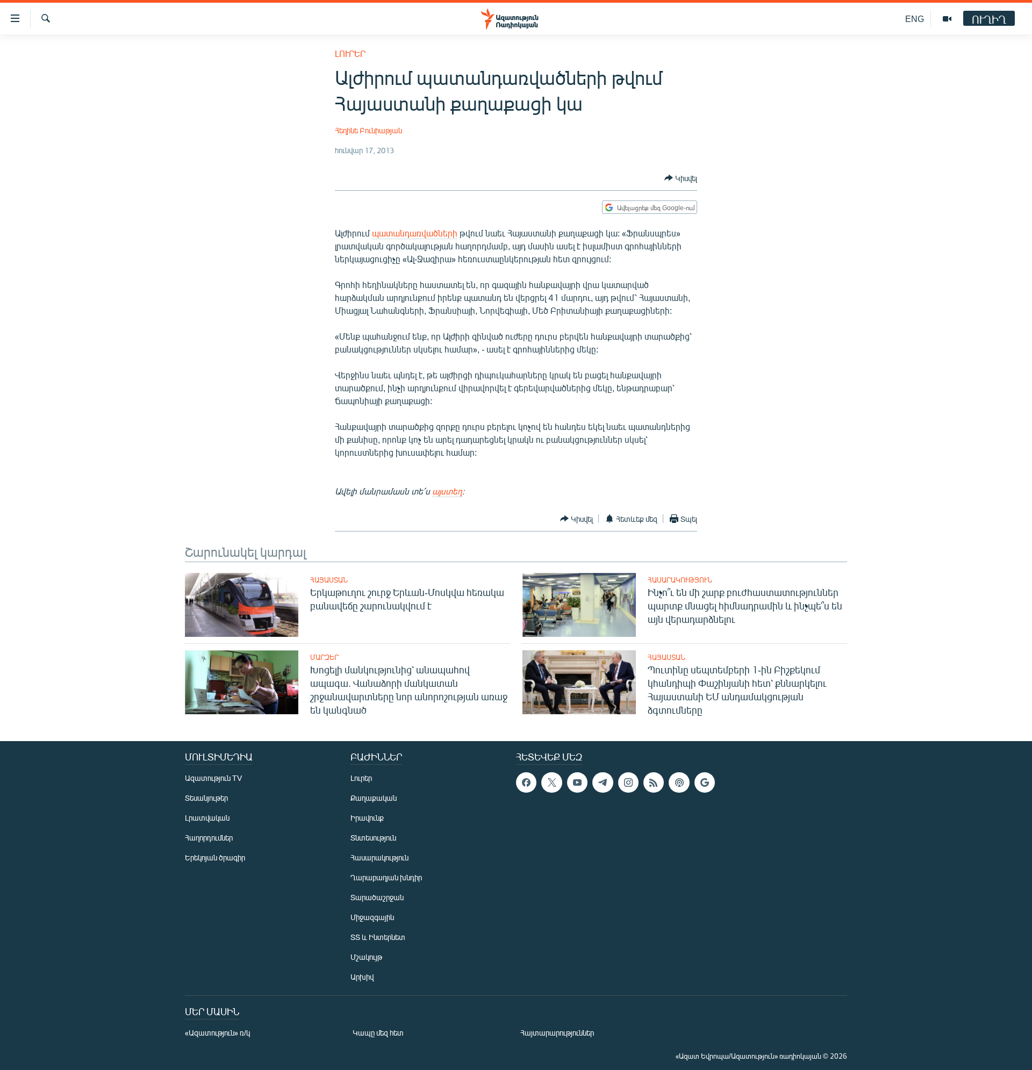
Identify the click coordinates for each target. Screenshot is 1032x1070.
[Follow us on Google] (704, 782)
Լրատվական (207, 817)
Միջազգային (372, 917)
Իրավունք (367, 817)
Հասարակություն (680, 580)
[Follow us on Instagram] (628, 782)
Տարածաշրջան (377, 897)
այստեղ (447, 491)
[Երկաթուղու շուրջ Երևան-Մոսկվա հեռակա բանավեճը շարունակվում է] (241, 605)
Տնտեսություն (373, 837)
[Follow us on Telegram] (602, 782)
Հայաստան (329, 580)
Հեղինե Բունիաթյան (368, 130)
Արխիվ (362, 976)
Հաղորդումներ (209, 837)
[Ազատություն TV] (947, 19)
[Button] (680, 177)
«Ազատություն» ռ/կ (217, 1032)
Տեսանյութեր (206, 797)
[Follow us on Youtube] (577, 782)
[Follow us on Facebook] (526, 782)
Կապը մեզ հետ (378, 1032)
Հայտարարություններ (557, 1032)
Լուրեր (350, 53)
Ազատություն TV (213, 777)
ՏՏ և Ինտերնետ (377, 937)
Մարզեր (324, 657)
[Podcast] (679, 782)
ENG (914, 18)
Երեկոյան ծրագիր (215, 857)
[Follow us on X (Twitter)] (551, 782)
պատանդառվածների (414, 233)
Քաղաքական (373, 797)
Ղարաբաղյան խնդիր (386, 877)
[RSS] (653, 782)
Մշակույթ (366, 956)
